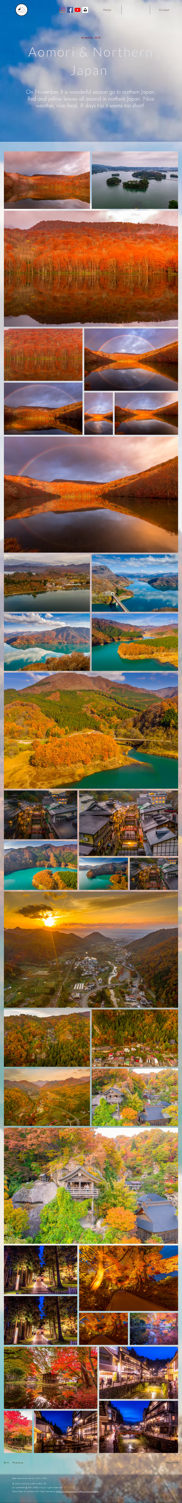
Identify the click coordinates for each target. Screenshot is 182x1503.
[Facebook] (70, 10)
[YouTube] (78, 10)
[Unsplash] (85, 10)
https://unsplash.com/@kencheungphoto (77, 1491)
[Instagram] (62, 10)
